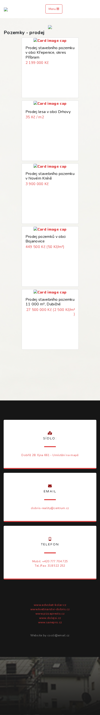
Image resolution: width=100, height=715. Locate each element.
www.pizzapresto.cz (50, 614)
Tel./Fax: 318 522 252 (50, 566)
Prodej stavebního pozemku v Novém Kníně (50, 176)
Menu (53, 9)
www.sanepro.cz (50, 622)
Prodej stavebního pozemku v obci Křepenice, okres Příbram (50, 52)
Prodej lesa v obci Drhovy (48, 111)
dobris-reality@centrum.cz (50, 508)
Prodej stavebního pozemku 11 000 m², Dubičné (50, 302)
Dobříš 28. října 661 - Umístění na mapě (49, 455)
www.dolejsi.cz (50, 618)
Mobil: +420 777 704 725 (50, 561)
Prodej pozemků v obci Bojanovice (45, 239)
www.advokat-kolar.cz (50, 605)
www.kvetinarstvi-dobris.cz (50, 609)
